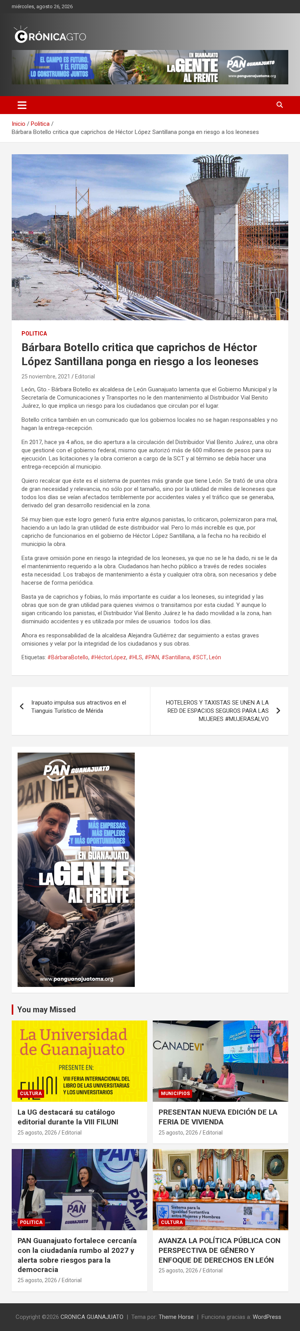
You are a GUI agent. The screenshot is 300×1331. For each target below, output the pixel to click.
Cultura (31, 1093)
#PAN (152, 657)
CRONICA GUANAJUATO (92, 1316)
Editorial (85, 376)
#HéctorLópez (108, 657)
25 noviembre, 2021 (45, 376)
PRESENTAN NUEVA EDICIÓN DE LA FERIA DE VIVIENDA (218, 1117)
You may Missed (46, 1009)
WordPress (267, 1316)
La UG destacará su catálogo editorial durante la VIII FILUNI (68, 1117)
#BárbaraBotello (67, 657)
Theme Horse (176, 1316)
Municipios (175, 1093)
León (215, 657)
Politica (34, 333)
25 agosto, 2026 (37, 1132)
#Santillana (175, 657)
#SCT (199, 657)
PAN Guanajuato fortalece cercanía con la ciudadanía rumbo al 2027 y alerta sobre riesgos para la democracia (77, 1255)
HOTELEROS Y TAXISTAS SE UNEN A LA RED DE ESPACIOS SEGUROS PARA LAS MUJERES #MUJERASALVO (217, 711)
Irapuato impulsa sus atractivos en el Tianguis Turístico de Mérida (78, 706)
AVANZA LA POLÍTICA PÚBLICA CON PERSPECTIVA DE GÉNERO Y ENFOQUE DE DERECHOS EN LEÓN (219, 1250)
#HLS (135, 657)
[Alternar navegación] (22, 105)
